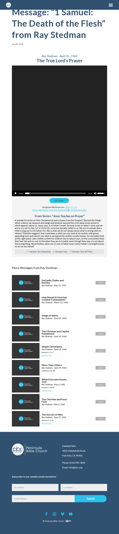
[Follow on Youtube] (70, 514)
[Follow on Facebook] (46, 514)
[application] (59, 131)
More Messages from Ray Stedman (49, 210)
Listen (61, 200)
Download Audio (78, 210)
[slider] (55, 193)
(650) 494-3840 (77, 462)
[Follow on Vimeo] (62, 514)
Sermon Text (61, 251)
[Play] (15, 193)
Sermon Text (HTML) (82, 251)
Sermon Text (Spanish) (40, 251)
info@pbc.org (75, 467)
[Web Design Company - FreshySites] (68, 521)
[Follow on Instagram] (54, 514)
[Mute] (95, 193)
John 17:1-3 (71, 207)
